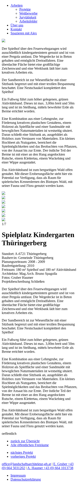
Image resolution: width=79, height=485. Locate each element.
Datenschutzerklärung (26, 479)
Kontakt (16, 29)
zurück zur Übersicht (25, 441)
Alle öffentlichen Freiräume (30, 445)
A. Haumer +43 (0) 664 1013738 (50, 468)
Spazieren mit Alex (24, 33)
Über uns (17, 25)
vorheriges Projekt (23, 456)
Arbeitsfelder (28, 21)
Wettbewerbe (28, 13)
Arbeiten (17, 5)
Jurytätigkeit (27, 17)
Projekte (25, 9)
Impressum (18, 475)
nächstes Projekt (22, 452)
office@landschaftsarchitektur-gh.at (26, 464)
